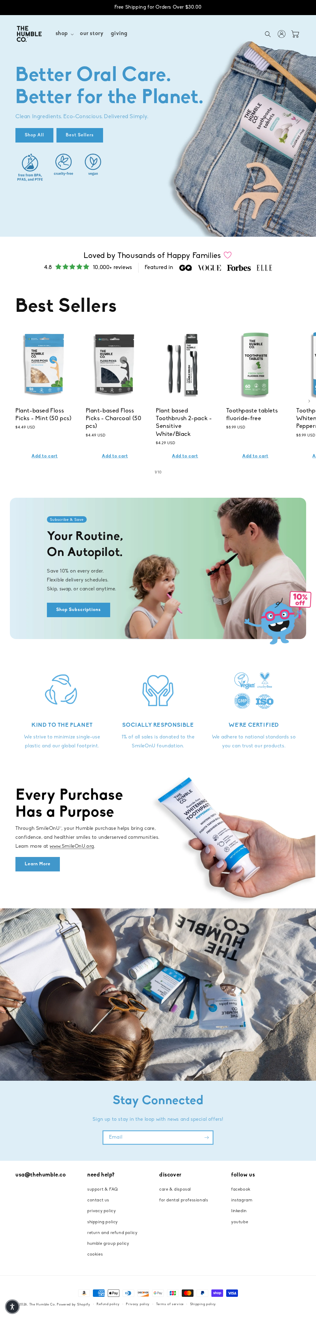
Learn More (38, 864)
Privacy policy (138, 1304)
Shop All (34, 135)
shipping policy (102, 1222)
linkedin (239, 1211)
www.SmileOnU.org (72, 846)
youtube (239, 1222)
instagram (241, 1200)
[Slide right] (309, 401)
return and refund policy (112, 1233)
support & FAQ (102, 1189)
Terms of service (170, 1304)
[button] (64, 34)
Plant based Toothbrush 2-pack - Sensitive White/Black (184, 422)
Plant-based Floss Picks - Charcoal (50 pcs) (114, 419)
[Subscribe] (206, 1137)
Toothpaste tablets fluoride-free (252, 415)
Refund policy (108, 1304)
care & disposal (175, 1189)
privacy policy (101, 1211)
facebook (241, 1189)
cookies (95, 1254)
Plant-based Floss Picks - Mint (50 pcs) (43, 415)
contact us (98, 1200)
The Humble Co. (42, 1304)
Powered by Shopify (73, 1304)
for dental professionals (183, 1200)
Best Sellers (80, 135)
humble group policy (108, 1243)
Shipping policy (203, 1304)
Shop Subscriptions (78, 610)
